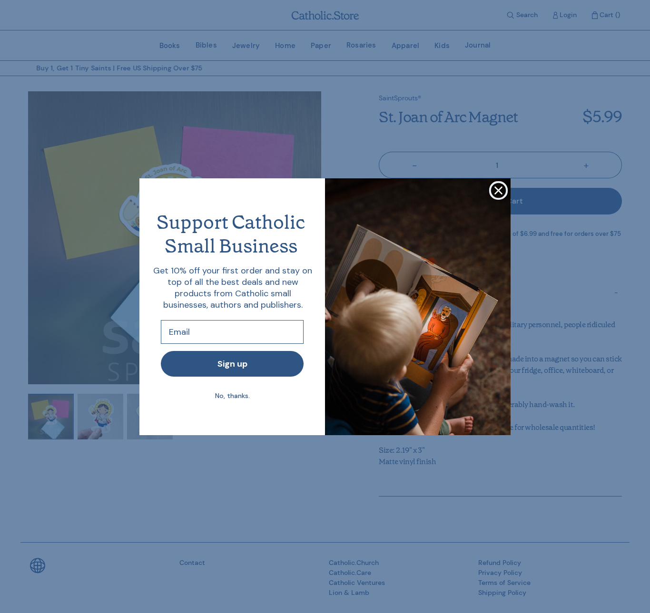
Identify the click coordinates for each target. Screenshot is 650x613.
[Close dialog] (498, 190)
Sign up (232, 364)
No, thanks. (232, 395)
